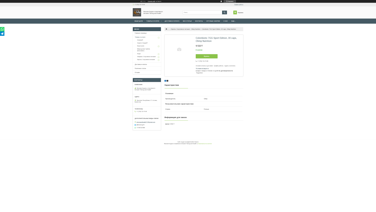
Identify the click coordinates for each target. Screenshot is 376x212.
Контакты (199, 21)
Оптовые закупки (213, 21)
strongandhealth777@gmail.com (145, 122)
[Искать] (224, 12)
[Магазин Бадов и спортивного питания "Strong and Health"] (137, 16)
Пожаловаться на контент (205, 143)
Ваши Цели (139, 21)
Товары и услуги (152, 21)
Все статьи (187, 21)
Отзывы (137, 72)
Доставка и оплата (172, 21)
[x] (167, 81)
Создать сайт (151, 1)
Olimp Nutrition (195, 29)
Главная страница (140, 33)
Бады (139, 53)
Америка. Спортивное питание (146, 56)
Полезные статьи (140, 68)
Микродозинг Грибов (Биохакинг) (143, 49)
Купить (206, 56)
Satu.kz (197, 142)
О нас (225, 21)
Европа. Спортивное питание (180, 29)
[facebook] (165, 81)
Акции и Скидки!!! (142, 43)
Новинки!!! (140, 40)
